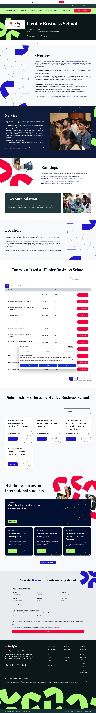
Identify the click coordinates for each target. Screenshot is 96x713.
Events (63, 10)
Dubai (49, 657)
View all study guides (47, 562)
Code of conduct (84, 654)
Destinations (24, 10)
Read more (12, 521)
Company (68, 10)
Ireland (49, 660)
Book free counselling (81, 10)
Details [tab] (48, 351)
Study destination (65, 604)
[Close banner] (75, 346)
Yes (61, 2)
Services (40, 10)
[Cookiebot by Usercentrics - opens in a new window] (67, 347)
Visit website (46, 36)
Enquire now (83, 295)
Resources (56, 10)
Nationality (40, 598)
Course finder (33, 10)
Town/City (39, 615)
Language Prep (67, 654)
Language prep (48, 10)
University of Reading (72, 63)
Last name (39, 592)
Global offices (83, 649)
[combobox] (63, 594)
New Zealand (51, 663)
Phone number (64, 592)
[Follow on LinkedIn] (7, 665)
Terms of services (68, 711)
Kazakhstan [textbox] (16, 617)
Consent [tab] (28, 351)
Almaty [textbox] (39, 617)
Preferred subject (41, 604)
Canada (50, 654)
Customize (47, 365)
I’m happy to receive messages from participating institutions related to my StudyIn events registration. (36, 627)
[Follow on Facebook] (13, 665)
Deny (29, 365)
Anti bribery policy (84, 652)
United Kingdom (52, 649)
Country (15, 615)
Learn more (12, 439)
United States (51, 665)
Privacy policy (78, 711)
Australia (50, 652)
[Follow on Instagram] (23, 665)
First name (15, 592)
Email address (16, 598)
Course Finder (67, 649)
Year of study (16, 604)
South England (33, 36)
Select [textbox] (38, 600)
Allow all (67, 365)
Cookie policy (87, 711)
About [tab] (67, 351)
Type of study (64, 598)
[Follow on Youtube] (18, 665)
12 (84, 378)
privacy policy (79, 621)
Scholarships (67, 657)
